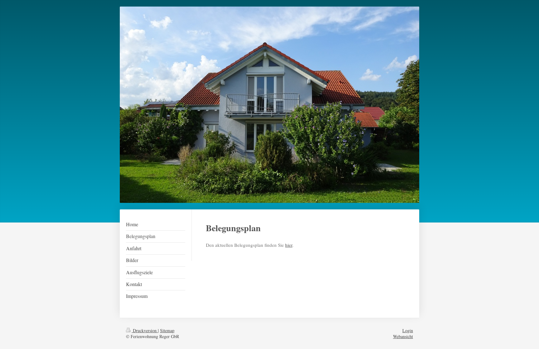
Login (407, 330)
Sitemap (167, 330)
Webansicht (403, 336)
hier (288, 245)
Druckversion (145, 330)
